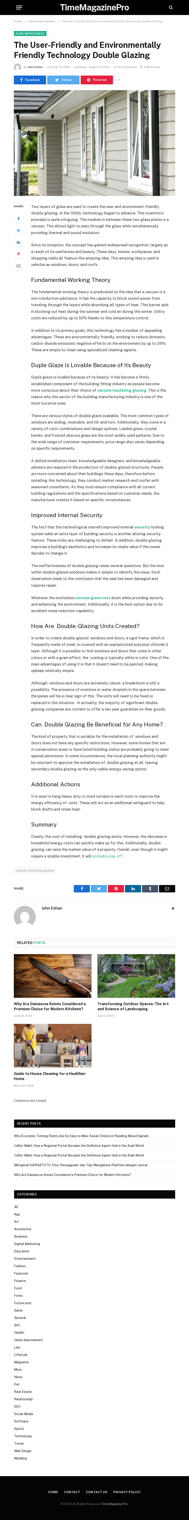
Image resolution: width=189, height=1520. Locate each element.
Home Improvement (30, 33)
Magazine (21, 1362)
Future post (23, 1303)
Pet (17, 1384)
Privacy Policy (127, 1492)
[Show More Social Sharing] (118, 80)
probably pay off (107, 856)
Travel (19, 1443)
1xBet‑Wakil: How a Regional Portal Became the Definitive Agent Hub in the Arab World (79, 1146)
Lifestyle (20, 1355)
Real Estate (23, 1392)
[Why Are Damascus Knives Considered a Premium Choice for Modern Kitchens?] (53, 976)
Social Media (23, 1414)
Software (21, 1421)
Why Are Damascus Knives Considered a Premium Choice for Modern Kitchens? (50, 1006)
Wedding (20, 1458)
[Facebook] (18, 218)
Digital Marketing (27, 1244)
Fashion (20, 1266)
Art (16, 1222)
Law (17, 1347)
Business (20, 1236)
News (18, 1377)
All (16, 1207)
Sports (19, 1429)
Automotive (22, 1229)
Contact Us (97, 1492)
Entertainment (25, 1259)
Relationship (23, 1399)
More (18, 1369)
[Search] (170, 7)
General (20, 1318)
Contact (72, 1492)
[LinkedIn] (18, 242)
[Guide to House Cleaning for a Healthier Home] (53, 1046)
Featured (21, 1273)
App (17, 1214)
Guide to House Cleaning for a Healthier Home (50, 1076)
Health (19, 1332)
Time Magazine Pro (114, 1504)
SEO (17, 1406)
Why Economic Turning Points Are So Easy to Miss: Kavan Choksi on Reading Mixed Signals (81, 1136)
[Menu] (19, 7)
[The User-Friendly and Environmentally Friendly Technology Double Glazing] (94, 143)
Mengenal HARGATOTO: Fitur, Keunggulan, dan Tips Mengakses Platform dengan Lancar (81, 1165)
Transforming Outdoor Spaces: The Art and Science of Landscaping (133, 1006)
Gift (17, 1325)
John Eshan (35, 67)
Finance (20, 1281)
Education (21, 1251)
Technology (23, 1436)
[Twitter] (18, 230)
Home (53, 1492)
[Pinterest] (18, 254)
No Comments (127, 67)
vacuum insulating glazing (35, 870)
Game (18, 1310)
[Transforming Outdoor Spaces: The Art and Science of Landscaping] (136, 976)
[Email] (18, 265)
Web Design (23, 1451)
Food (18, 1288)
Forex (18, 1295)
